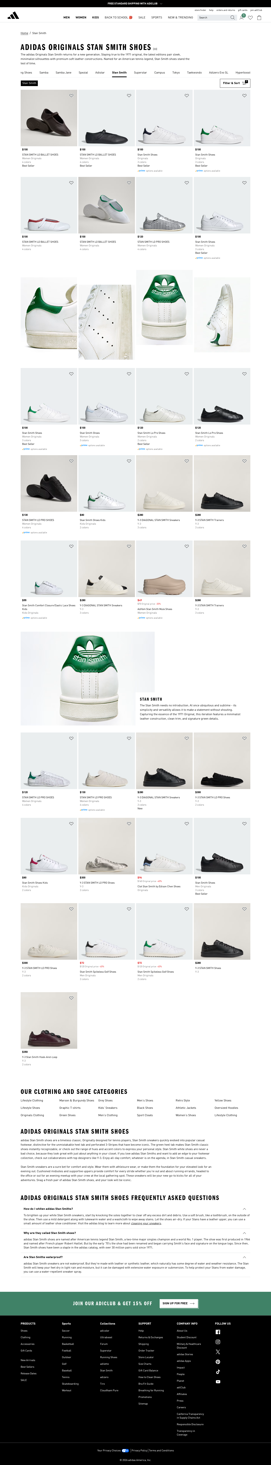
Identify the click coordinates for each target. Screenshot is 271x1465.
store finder (200, 10)
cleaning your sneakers (146, 1223)
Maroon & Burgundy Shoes (76, 1100)
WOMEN (81, 17)
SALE (141, 17)
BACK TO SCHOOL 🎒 (119, 17)
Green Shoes (67, 1115)
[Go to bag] (259, 17)
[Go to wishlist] (250, 17)
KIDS (95, 17)
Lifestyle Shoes (30, 1108)
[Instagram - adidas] (232, 1342)
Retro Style (183, 1100)
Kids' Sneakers (107, 1108)
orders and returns (225, 10)
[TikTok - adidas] (232, 1372)
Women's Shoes (186, 1115)
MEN (66, 17)
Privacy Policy (139, 1450)
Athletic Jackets (186, 1108)
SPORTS (156, 17)
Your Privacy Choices (109, 1450)
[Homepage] (13, 15)
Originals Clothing (32, 1115)
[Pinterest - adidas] (232, 1362)
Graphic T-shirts (70, 1108)
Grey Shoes (105, 1100)
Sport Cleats (145, 1115)
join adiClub (256, 10)
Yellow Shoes (223, 1100)
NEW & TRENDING (180, 17)
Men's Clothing (108, 1115)
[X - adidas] (232, 1352)
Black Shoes (145, 1108)
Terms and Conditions (161, 1450)
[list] (135, 73)
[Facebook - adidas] (232, 1332)
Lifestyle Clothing (32, 1100)
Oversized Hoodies (226, 1108)
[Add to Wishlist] (71, 96)
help (211, 10)
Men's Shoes (145, 1100)
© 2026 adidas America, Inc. (135, 1460)
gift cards (242, 10)
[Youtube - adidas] (232, 1382)
